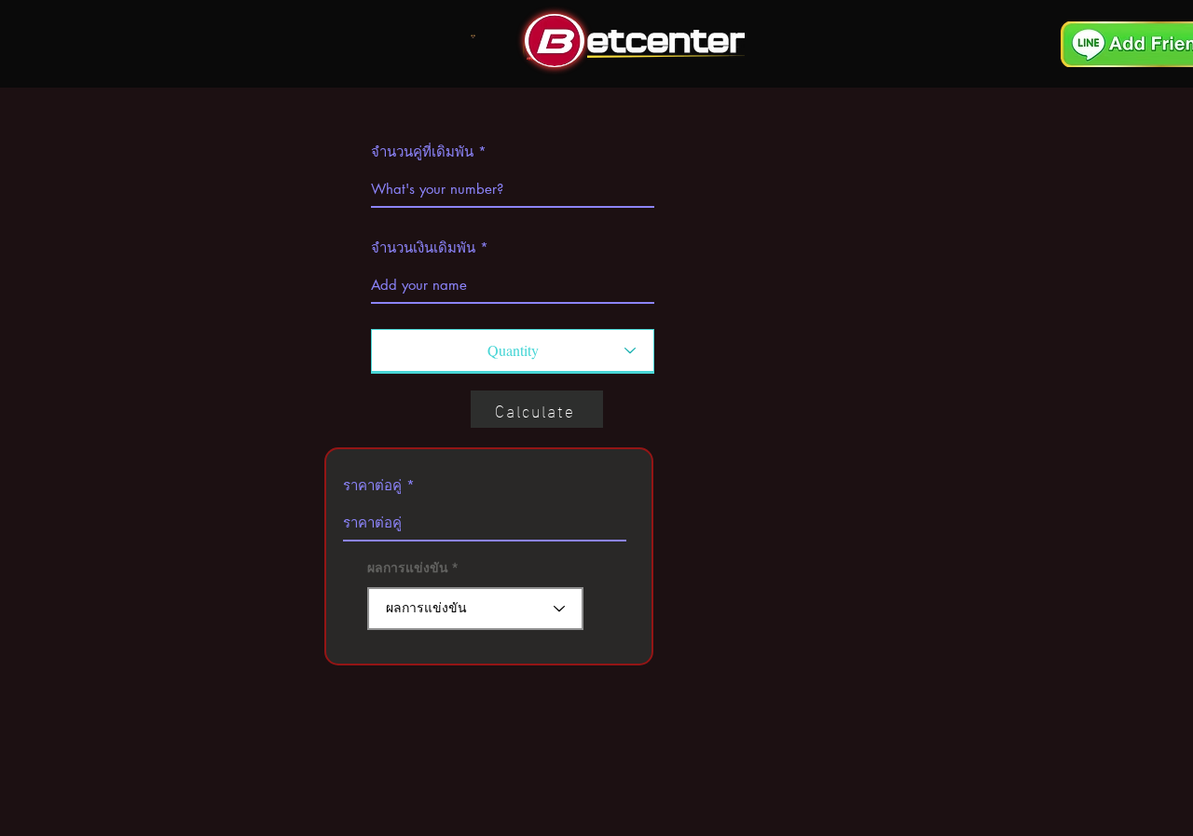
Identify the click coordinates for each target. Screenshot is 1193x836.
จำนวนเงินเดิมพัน (423, 247)
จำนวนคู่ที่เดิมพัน (422, 151)
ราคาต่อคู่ (372, 485)
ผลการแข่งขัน (407, 567)
